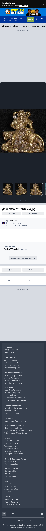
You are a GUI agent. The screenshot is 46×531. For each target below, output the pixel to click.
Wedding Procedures (13, 383)
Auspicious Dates (11, 362)
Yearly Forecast (10, 352)
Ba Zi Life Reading (11, 365)
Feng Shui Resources (13, 390)
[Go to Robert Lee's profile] (3, 223)
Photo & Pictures (11, 395)
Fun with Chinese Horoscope (16, 408)
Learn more (4, 4)
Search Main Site (11, 489)
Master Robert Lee (12, 502)
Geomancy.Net (10, 471)
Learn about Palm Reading (15, 421)
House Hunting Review (13, 428)
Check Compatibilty (12, 413)
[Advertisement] (23, 54)
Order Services (10, 461)
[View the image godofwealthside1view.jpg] (21, 189)
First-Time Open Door (13, 375)
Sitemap (7, 491)
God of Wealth (11, 249)
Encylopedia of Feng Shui (14, 398)
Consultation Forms (12, 464)
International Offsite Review (15, 433)
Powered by (23, 527)
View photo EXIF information (23, 258)
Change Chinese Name (13, 454)
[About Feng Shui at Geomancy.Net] (35, 9)
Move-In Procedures (12, 380)
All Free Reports (10, 360)
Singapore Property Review (15, 400)
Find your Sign (10, 411)
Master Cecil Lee (11, 499)
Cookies (28, 521)
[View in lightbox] (23, 131)
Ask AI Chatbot (10, 484)
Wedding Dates (10, 446)
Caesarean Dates (11, 448)
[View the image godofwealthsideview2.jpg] (8, 189)
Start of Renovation (12, 378)
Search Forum (10, 486)
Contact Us (19, 521)
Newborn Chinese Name (14, 451)
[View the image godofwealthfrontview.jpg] (36, 189)
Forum (7, 473)
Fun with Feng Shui (12, 392)
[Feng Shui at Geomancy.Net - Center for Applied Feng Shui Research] (14, 9)
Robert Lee (13, 220)
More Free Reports (12, 368)
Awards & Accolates (12, 504)
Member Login (10, 476)
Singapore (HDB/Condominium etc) (18, 430)
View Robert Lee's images (16, 226)
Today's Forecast (11, 349)
